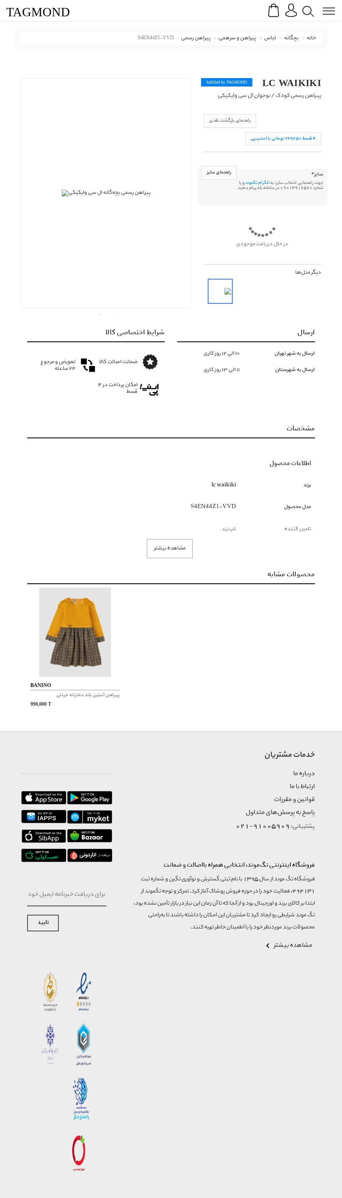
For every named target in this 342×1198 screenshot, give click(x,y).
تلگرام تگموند (257, 183)
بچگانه (291, 38)
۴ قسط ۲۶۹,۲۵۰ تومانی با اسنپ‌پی (283, 138)
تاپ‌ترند (229, 529)
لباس (270, 38)
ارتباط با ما (302, 787)
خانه (311, 38)
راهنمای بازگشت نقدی (230, 120)
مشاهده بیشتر (170, 548)
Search (306, 4)
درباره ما (304, 774)
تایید (43, 922)
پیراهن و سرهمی (237, 38)
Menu (324, 4)
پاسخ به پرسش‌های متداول (280, 813)
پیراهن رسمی (196, 38)
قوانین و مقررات (294, 800)
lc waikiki (291, 83)
